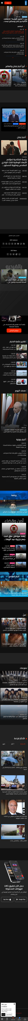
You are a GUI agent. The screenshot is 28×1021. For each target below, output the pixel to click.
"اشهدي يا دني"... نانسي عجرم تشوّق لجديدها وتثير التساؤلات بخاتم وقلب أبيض (14, 645)
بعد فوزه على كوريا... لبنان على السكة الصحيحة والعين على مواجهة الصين (15, 281)
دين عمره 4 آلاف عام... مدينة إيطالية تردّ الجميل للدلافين (15, 717)
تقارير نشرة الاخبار (22, 277)
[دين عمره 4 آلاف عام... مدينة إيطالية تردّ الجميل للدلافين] (14, 712)
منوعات (23, 668)
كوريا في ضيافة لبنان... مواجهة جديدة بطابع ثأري (15, 512)
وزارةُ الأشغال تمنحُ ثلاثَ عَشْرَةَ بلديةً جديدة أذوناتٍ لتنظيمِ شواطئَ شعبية (9, 374)
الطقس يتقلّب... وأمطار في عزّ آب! (18, 841)
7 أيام (12, 744)
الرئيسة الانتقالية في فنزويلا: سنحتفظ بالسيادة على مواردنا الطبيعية (13, 39)
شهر (4, 744)
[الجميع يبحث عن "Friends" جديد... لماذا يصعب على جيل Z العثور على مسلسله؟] (14, 695)
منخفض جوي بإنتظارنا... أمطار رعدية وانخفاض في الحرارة (20, 84)
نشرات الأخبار (15, 124)
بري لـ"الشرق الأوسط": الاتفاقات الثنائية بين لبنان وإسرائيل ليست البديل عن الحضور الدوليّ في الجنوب (14, 20)
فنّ (24, 614)
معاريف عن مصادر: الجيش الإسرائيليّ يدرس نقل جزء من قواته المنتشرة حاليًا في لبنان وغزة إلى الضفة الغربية (13, 46)
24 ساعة (22, 744)
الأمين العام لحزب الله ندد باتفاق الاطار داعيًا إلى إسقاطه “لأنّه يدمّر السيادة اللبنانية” (9, 199)
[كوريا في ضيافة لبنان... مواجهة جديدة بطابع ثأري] (14, 508)
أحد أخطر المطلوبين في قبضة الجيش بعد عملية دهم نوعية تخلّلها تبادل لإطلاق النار (8, 557)
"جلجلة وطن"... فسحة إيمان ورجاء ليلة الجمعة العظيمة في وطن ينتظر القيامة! (15, 594)
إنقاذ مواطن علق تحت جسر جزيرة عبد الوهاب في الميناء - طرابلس (14, 538)
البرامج (7, 1019)
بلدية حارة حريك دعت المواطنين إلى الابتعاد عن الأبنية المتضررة (12, 177)
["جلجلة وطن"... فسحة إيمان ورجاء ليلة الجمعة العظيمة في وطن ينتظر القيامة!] (14, 589)
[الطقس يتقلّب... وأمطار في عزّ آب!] (14, 834)
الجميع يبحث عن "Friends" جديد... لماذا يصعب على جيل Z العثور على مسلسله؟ (14, 700)
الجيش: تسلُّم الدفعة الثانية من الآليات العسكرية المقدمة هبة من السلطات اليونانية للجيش (9, 566)
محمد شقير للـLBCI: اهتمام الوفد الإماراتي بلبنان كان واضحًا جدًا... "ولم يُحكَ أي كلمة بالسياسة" (11, 194)
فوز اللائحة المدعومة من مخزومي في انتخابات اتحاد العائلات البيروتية (11, 188)
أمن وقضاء (23, 533)
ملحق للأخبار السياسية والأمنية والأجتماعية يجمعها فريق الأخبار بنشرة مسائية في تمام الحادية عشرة (15, 126)
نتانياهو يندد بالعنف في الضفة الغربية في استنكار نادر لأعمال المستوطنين (14, 470)
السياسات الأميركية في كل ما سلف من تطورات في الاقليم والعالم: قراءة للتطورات (9, 365)
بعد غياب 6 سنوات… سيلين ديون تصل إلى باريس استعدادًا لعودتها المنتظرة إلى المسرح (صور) (14, 629)
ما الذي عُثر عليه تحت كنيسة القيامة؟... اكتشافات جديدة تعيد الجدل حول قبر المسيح (14, 684)
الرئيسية (25, 1019)
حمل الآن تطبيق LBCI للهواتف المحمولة (14, 887)
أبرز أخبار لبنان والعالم (15, 66)
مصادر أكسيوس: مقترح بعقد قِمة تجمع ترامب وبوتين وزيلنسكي (14, 53)
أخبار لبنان (21, 137)
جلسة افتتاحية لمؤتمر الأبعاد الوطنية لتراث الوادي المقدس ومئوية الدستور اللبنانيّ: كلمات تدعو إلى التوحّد (14, 162)
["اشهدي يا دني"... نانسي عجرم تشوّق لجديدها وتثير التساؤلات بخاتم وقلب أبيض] (14, 641)
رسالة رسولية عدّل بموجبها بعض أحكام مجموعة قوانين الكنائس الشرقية (9, 357)
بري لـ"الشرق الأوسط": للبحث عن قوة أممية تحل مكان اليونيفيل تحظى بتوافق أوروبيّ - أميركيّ (11, 171)
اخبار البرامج (24, 591)
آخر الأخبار (20, 26)
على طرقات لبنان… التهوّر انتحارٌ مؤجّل (9, 382)
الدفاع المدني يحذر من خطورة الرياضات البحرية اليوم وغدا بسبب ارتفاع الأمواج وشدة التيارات (11, 183)
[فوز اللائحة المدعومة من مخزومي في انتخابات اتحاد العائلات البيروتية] (14, 809)
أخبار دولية (21, 439)
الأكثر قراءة (19, 738)
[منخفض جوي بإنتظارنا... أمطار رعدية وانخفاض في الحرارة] (19, 78)
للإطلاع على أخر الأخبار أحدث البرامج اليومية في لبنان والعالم (14, 893)
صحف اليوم (24, 17)
